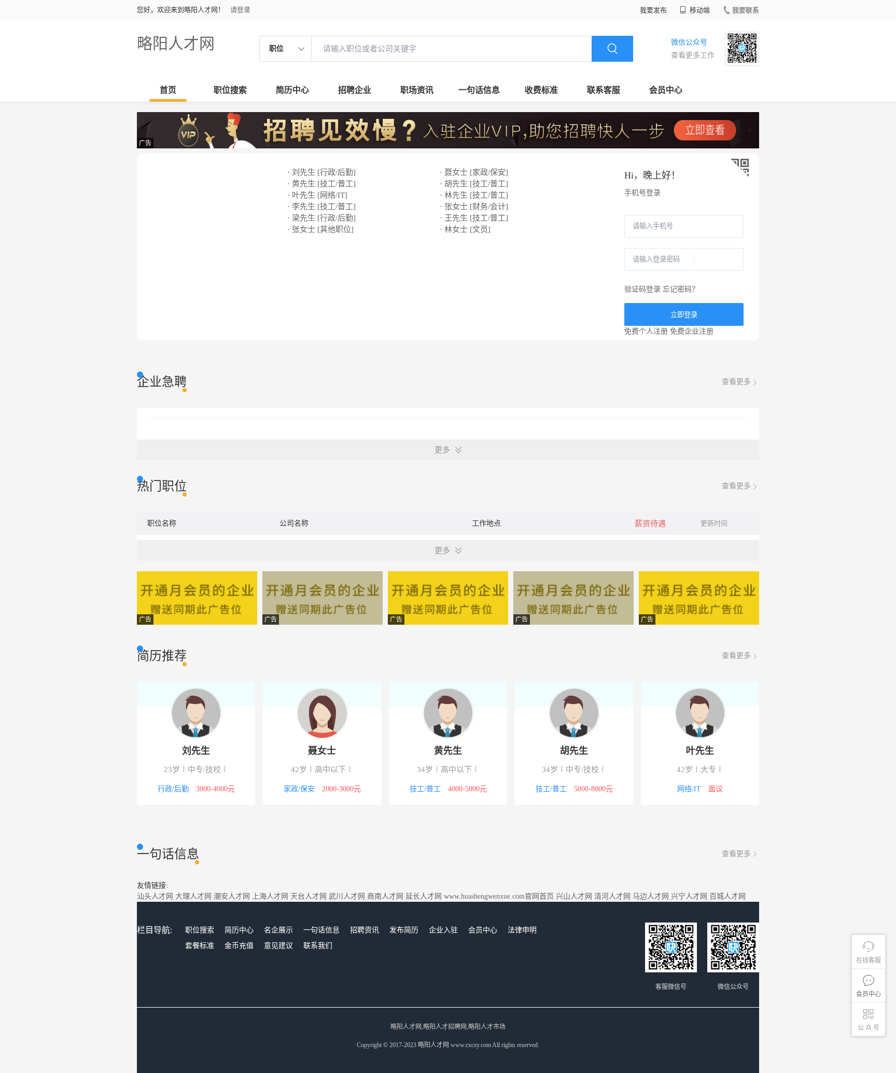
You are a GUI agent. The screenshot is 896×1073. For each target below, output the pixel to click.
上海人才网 (270, 896)
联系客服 (603, 90)
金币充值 (239, 946)
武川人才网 (347, 896)
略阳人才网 (176, 43)
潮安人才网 (232, 896)
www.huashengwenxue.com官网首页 (499, 896)
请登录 (240, 9)
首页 (168, 90)
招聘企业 (354, 90)
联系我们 (317, 946)
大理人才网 (193, 896)
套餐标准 (199, 946)
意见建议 (278, 946)
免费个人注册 (646, 331)
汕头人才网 (155, 896)
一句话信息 (479, 90)
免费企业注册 (691, 331)
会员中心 (665, 90)
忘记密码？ (681, 289)
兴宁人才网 (689, 896)
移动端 (699, 10)
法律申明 (522, 930)
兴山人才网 (574, 896)
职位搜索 (230, 90)
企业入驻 (443, 930)
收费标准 (541, 90)
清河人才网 (612, 896)
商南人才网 (385, 896)
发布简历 (403, 930)
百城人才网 (727, 896)
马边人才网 (651, 896)
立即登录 (683, 315)
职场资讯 (416, 90)
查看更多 (736, 382)
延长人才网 (423, 896)
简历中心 (292, 90)
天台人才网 (308, 896)
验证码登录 (642, 289)
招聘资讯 (364, 930)
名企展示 (278, 930)
